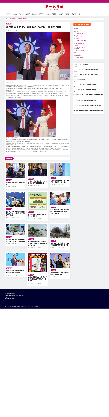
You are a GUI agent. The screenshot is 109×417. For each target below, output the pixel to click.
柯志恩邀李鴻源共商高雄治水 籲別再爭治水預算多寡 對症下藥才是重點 (59, 211)
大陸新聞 (80, 14)
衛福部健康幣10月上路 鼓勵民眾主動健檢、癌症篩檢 (60, 181)
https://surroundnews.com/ (80, 36)
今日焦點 (8, 14)
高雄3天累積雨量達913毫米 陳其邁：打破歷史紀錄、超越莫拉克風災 (37, 243)
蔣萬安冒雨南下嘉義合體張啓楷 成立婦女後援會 (59, 273)
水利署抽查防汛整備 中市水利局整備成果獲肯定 (84, 100)
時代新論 (67, 14)
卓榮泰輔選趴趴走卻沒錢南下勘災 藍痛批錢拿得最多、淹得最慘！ (37, 279)
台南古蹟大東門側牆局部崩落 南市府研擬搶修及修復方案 (59, 244)
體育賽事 (74, 14)
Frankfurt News (29, 306)
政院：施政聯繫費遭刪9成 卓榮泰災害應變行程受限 (15, 271)
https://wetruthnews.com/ (79, 40)
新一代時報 (8, 30)
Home (7, 18)
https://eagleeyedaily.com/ (79, 33)
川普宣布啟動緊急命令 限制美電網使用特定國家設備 (37, 182)
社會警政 (61, 14)
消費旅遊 (34, 14)
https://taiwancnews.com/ (79, 50)
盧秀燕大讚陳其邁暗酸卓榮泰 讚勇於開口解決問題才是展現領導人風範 (15, 213)
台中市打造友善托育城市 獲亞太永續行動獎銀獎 (84, 89)
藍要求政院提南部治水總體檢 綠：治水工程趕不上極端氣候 (15, 240)
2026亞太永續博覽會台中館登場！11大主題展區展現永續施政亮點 (88, 110)
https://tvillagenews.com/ (79, 57)
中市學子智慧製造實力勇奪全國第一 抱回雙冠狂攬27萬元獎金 (87, 105)
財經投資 (28, 14)
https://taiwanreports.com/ (79, 30)
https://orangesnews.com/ (79, 54)
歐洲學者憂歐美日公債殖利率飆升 (81, 64)
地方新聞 (21, 14)
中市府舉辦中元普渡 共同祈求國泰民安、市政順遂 (84, 84)
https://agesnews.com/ (78, 43)
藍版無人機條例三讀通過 (79, 79)
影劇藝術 (54, 14)
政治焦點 (15, 14)
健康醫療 (47, 14)
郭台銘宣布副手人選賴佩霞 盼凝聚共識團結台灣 (20, 18)
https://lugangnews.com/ (79, 47)
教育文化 (41, 14)
